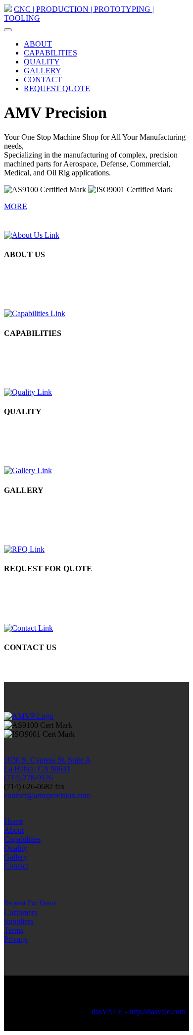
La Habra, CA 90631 (37, 768)
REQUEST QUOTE (57, 88)
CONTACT (43, 79)
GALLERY (42, 70)
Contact (16, 866)
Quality (15, 848)
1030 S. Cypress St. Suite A (47, 760)
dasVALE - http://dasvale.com (139, 1011)
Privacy (16, 939)
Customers (20, 912)
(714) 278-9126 (28, 777)
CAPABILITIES (50, 53)
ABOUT (38, 44)
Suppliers (18, 921)
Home (13, 821)
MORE (15, 206)
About (14, 830)
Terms (13, 930)
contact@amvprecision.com (47, 795)
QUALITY (42, 61)
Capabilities (22, 839)
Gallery (15, 857)
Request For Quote (30, 903)
